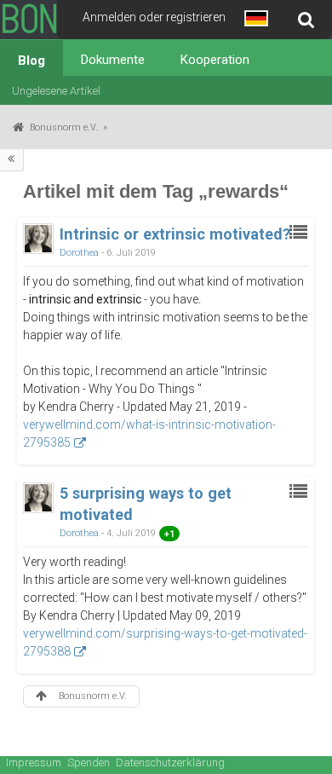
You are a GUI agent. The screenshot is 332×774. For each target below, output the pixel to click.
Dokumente (113, 59)
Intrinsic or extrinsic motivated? (175, 234)
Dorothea (79, 252)
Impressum (33, 762)
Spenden (88, 762)
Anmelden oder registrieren (154, 17)
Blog (31, 60)
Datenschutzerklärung (170, 762)
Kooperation (214, 59)
